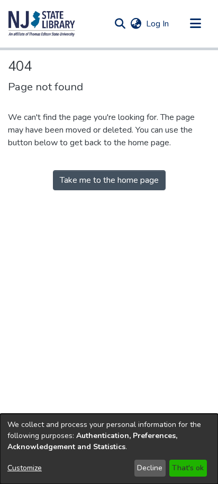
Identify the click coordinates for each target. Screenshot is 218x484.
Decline (149, 468)
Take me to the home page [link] (109, 180)
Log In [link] (158, 24)
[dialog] (109, 449)
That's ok (188, 468)
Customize (24, 468)
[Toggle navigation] (195, 24)
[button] (42, 24)
